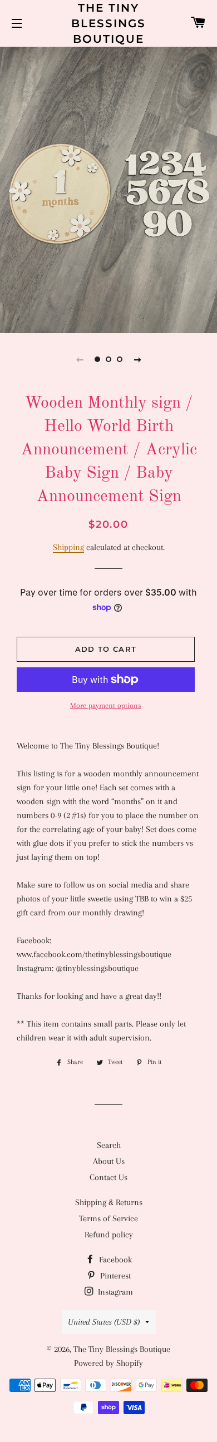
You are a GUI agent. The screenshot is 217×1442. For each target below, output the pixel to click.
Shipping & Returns (108, 1202)
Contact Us (108, 1177)
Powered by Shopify (108, 1363)
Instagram (114, 1292)
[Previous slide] (79, 359)
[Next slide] (137, 359)
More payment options (105, 705)
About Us (109, 1161)
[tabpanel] (108, 188)
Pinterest (114, 1276)
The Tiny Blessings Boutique (108, 23)
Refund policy (109, 1235)
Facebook (114, 1260)
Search (109, 1145)
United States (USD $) (104, 1322)
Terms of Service (108, 1218)
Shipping (68, 547)
